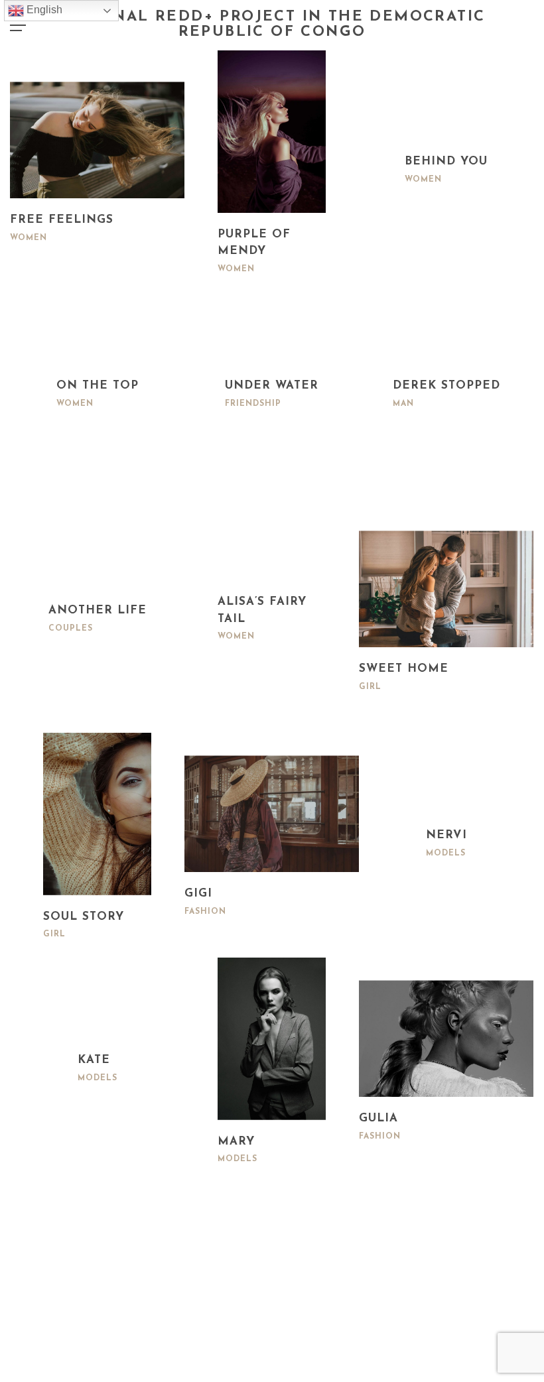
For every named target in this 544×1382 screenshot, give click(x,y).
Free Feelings (61, 219)
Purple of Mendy (254, 243)
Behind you (446, 161)
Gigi (198, 893)
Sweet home (403, 668)
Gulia (378, 1118)
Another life (97, 610)
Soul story (83, 916)
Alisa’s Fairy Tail (262, 610)
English (43, 9)
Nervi (446, 835)
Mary (236, 1141)
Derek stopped (446, 385)
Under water (271, 385)
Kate (94, 1060)
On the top (97, 385)
